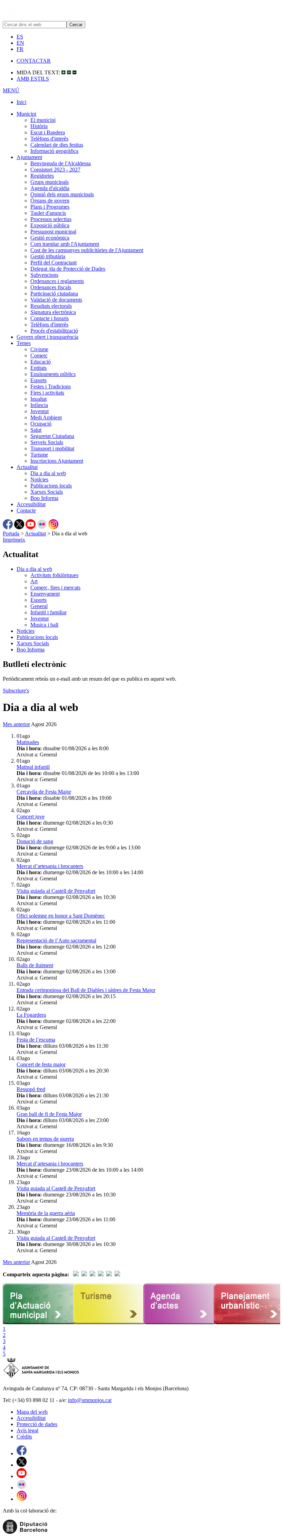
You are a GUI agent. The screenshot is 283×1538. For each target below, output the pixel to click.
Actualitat (27, 467)
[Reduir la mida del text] (74, 72)
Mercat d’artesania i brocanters (50, 866)
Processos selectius (50, 219)
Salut (35, 430)
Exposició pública (49, 225)
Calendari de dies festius (56, 145)
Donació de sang (35, 841)
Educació (40, 362)
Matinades (28, 742)
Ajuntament (29, 157)
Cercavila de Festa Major (44, 792)
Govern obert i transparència (47, 337)
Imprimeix (14, 540)
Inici (21, 102)
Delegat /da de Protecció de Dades (67, 269)
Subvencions (44, 275)
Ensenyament (45, 594)
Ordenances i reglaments (57, 281)
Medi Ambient (46, 417)
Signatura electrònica (53, 312)
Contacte (26, 510)
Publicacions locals (51, 486)
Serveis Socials (46, 442)
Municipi (26, 114)
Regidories (42, 176)
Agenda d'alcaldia (49, 188)
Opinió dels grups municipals (62, 194)
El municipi (43, 120)
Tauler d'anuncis (48, 213)
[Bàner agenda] (180, 1323)
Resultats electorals (51, 306)
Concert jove (31, 816)
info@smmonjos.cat (89, 1400)
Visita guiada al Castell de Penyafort (56, 891)
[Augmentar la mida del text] (63, 72)
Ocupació (40, 424)
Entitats (38, 368)
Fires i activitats (47, 393)
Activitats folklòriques (54, 575)
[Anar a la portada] (41, 1377)
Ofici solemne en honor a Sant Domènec (61, 916)
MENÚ (11, 90)
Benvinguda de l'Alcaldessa (60, 163)
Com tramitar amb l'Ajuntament (64, 244)
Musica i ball (44, 625)
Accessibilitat (31, 504)
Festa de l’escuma (36, 1040)
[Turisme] (110, 1323)
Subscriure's (16, 690)
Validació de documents (56, 300)
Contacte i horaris (49, 318)
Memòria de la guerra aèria (46, 1213)
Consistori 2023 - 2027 (55, 169)
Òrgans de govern (49, 200)
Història (39, 126)
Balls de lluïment (35, 965)
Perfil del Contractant (53, 262)
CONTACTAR (34, 61)
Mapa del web (32, 1412)
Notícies (39, 479)
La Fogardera (31, 1015)
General (39, 606)
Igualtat (38, 399)
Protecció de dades (37, 1424)
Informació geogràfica (54, 151)
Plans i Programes (49, 207)
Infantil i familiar (48, 612)
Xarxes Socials (46, 492)
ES (20, 37)
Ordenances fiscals (50, 287)
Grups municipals (49, 182)
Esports (38, 380)
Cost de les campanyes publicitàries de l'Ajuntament (86, 250)
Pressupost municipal (53, 231)
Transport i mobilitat (52, 448)
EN (20, 43)
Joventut (39, 411)
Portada (11, 533)
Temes (24, 343)
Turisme (39, 455)
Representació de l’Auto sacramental (56, 940)
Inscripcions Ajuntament (56, 461)
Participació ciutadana (54, 293)
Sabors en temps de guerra (45, 1139)
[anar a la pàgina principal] (35, 18)
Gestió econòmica (49, 238)
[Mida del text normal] (69, 72)
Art (34, 581)
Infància (39, 405)
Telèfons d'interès (49, 139)
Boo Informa (44, 498)
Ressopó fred (31, 1089)
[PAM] (40, 1323)
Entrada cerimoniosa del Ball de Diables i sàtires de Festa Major (86, 990)
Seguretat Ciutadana (52, 436)
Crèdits (24, 1437)
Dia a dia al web (48, 473)
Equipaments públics (53, 374)
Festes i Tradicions (50, 386)
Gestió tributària (47, 256)
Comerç (39, 355)
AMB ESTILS (33, 79)
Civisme (39, 349)
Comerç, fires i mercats (55, 587)
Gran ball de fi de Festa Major (49, 1114)
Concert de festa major (41, 1064)
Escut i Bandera (47, 132)
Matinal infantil (33, 767)
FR (20, 49)
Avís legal (27, 1430)
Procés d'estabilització (54, 331)
